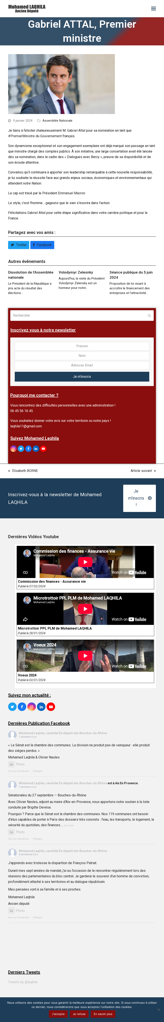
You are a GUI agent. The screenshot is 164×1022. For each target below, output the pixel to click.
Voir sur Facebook (18, 771)
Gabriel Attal (76, 130)
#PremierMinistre (21, 136)
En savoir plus (103, 1014)
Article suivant (141, 471)
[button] (153, 8)
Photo (20, 764)
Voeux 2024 (27, 675)
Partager (37, 771)
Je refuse (79, 1014)
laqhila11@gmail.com (26, 426)
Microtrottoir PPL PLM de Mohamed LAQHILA (55, 628)
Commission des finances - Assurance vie (52, 582)
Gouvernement (51, 136)
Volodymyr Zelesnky (76, 272)
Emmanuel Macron (71, 193)
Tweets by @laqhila (22, 982)
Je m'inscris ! (136, 498)
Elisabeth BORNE (23, 471)
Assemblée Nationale (57, 121)
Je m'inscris (82, 377)
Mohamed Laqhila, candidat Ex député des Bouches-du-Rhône (63, 733)
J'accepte (58, 1014)
